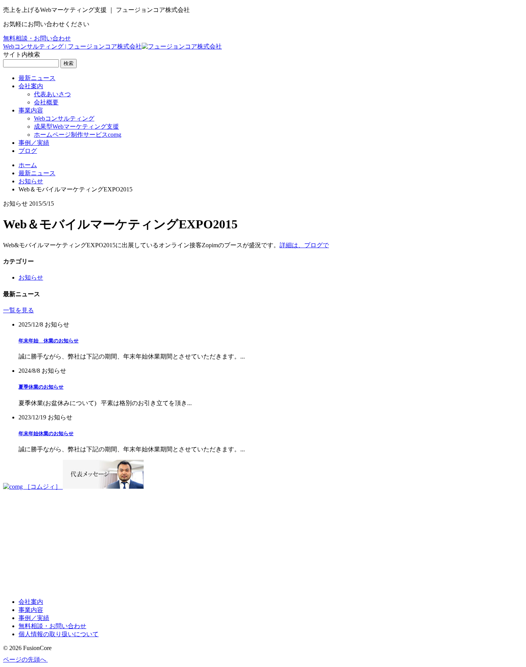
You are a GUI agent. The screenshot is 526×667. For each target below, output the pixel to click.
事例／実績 (33, 142)
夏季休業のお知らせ (41, 387)
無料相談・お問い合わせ (37, 38)
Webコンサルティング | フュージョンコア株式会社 (72, 46)
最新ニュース (36, 78)
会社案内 (30, 86)
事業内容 (30, 110)
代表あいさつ (52, 94)
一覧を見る (18, 310)
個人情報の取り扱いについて (58, 634)
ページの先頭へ (25, 659)
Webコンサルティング (64, 118)
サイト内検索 (21, 54)
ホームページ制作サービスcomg (77, 134)
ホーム (27, 165)
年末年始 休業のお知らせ (48, 341)
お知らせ (30, 181)
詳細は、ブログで (304, 245)
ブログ (27, 150)
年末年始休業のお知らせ (46, 433)
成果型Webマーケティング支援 (76, 126)
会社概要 (46, 102)
